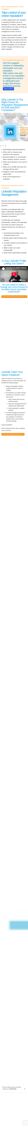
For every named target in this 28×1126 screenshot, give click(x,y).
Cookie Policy (12, 1089)
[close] (24, 1088)
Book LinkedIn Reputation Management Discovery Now (13, 296)
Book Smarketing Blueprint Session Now (12, 434)
